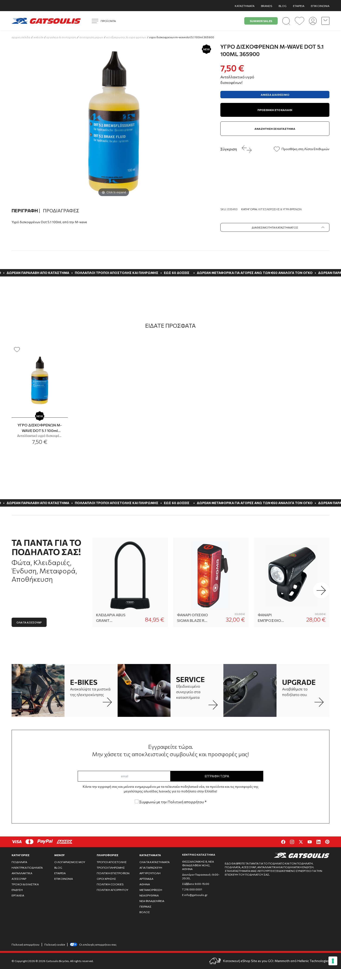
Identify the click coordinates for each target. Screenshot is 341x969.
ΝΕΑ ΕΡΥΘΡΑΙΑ (149, 895)
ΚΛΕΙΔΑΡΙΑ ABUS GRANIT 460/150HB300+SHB (112, 618)
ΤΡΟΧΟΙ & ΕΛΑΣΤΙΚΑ (25, 884)
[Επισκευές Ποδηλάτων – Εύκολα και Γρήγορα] (144, 690)
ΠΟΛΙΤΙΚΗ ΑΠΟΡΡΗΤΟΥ (112, 889)
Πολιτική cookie (54, 944)
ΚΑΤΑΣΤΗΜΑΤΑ (244, 5)
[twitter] (301, 842)
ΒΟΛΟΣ (144, 912)
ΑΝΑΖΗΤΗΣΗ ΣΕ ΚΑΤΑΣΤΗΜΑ (274, 128)
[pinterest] (327, 842)
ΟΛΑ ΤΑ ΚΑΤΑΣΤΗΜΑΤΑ (154, 862)
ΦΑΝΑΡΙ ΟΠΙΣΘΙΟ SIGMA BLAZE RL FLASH (192, 618)
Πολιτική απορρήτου (25, 944)
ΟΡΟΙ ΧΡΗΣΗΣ (106, 878)
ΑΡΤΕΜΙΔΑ (146, 878)
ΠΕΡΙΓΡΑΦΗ (26, 210)
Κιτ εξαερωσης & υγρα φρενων (126, 37)
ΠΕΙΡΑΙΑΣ (145, 906)
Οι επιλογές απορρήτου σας (97, 944)
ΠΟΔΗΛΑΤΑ (19, 862)
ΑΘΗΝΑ (144, 884)
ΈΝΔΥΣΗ (17, 889)
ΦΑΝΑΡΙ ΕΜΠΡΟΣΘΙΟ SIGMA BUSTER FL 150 (273, 618)
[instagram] (292, 842)
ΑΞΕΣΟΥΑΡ (19, 878)
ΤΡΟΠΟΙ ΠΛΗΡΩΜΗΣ (111, 867)
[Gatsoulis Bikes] (46, 21)
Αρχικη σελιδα (21, 37)
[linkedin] (318, 842)
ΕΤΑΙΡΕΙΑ (298, 5)
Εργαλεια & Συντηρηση (61, 37)
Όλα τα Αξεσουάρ (29, 622)
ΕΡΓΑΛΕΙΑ (18, 895)
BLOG (282, 5)
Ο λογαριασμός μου (69, 862)
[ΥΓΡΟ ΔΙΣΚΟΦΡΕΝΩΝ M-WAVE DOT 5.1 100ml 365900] (40, 380)
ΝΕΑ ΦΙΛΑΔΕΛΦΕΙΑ (151, 900)
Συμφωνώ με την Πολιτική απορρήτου (172, 802)
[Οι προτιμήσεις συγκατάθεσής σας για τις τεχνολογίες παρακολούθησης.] (332, 960)
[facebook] (283, 842)
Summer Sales (261, 20)
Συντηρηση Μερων (91, 37)
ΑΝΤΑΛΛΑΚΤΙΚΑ (22, 873)
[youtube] (310, 842)
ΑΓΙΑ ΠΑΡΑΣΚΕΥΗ (150, 867)
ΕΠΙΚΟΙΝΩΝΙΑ (320, 5)
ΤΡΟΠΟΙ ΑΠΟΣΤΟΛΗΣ (112, 862)
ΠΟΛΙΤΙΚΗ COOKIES (110, 884)
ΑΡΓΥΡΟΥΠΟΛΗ (150, 873)
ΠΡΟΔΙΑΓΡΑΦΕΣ (61, 210)
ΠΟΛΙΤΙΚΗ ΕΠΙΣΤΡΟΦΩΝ (113, 873)
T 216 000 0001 (192, 889)
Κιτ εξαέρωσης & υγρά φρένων (280, 209)
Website (38, 37)
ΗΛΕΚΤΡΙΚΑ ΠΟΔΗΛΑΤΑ (27, 867)
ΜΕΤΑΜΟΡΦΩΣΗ (150, 889)
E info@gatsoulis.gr (195, 894)
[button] (321, 590)
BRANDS (266, 5)
